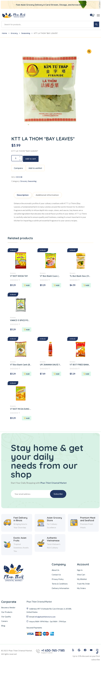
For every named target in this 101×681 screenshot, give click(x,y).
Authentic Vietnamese (53, 539)
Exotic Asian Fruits (20, 539)
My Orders (81, 588)
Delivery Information (60, 588)
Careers (4, 621)
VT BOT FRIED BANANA (80, 364)
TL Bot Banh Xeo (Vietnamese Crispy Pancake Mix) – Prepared (80, 276)
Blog (3, 626)
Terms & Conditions (60, 584)
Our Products (6, 612)
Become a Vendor (8, 607)
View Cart (81, 574)
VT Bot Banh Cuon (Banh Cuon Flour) (50, 276)
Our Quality (6, 616)
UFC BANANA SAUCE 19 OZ (50, 364)
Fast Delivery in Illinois (20, 519)
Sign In (80, 570)
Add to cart (30, 159)
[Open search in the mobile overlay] (50, 24)
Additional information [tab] (47, 195)
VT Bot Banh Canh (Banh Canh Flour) (20, 364)
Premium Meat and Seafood (87, 519)
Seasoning (25, 33)
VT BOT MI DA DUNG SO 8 (20, 409)
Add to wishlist (35, 168)
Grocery (14, 33)
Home (4, 33)
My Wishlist (82, 579)
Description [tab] (23, 195)
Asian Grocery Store (54, 519)
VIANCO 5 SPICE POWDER (20, 320)
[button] (26, 285)
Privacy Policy (58, 579)
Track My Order (83, 584)
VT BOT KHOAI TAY (19, 276)
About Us (55, 570)
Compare (18, 168)
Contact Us (56, 574)
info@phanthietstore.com (44, 617)
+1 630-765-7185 (53, 650)
